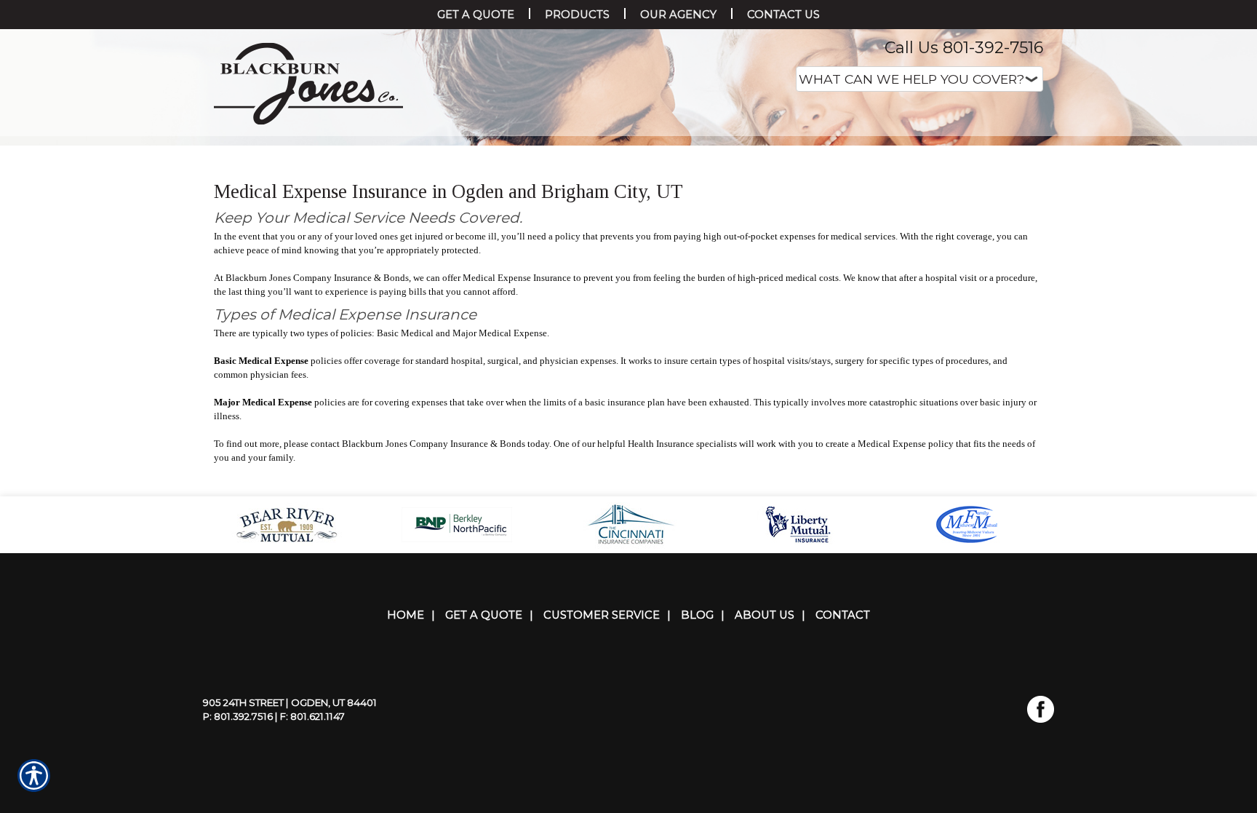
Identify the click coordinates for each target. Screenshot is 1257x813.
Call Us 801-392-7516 (964, 47)
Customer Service (601, 760)
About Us (764, 760)
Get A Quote (483, 760)
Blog (697, 760)
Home (405, 760)
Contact (842, 760)
